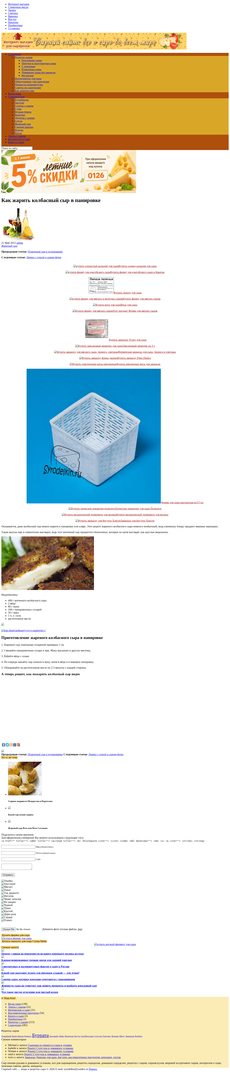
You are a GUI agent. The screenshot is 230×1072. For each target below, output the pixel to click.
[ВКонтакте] (3, 744)
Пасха (18, 133)
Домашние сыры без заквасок (39, 72)
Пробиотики (15, 25)
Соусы (18, 121)
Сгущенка (14, 28)
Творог (12, 10)
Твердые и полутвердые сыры (39, 63)
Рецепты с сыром (18, 1022)
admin (20, 242)
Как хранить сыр (24, 90)
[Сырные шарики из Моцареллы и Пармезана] (25, 794)
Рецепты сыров (23, 57)
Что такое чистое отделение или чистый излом (29, 992)
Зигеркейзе (54, 1036)
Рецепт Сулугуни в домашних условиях (50, 1048)
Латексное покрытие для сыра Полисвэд (138, 508)
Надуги (77, 1036)
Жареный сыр (23, 124)
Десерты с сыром (25, 118)
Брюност (27, 1036)
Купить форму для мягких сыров (141, 298)
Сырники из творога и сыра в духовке (50, 1045)
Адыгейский (6, 1036)
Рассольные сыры (32, 60)
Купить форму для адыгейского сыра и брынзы (137, 272)
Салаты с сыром (24, 105)
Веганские (28, 75)
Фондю (19, 130)
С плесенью (28, 66)
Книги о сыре (16, 142)
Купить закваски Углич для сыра (127, 339)
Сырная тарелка (24, 127)
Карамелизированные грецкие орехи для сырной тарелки (36, 960)
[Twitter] (7, 744)
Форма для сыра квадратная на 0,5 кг (182, 502)
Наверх (93, 1069)
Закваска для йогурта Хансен (138, 520)
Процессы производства (29, 84)
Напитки (13, 22)
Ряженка (13, 16)
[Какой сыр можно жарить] (9, 808)
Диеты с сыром (17, 136)
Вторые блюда (23, 111)
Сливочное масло (18, 7)
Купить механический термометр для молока (142, 514)
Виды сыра (14, 93)
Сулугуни (98, 1036)
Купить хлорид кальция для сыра (138, 266)
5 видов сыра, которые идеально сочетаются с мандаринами (38, 979)
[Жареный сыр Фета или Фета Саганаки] (9, 821)
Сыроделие (14, 54)
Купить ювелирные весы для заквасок (138, 364)
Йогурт (12, 19)
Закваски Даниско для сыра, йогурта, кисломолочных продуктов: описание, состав (73, 1057)
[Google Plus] (18, 744)
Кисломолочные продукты (23, 1013)
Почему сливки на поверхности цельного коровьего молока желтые (42, 953)
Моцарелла (69, 1036)
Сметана (13, 13)
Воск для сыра (129, 304)
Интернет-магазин (18, 4)
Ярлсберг (138, 1036)
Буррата (40, 1035)
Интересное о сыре (19, 139)
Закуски (19, 102)
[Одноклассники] (10, 744)
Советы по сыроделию (28, 87)
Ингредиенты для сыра (28, 78)
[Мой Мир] (14, 744)
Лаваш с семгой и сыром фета (43, 257)
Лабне (61, 1036)
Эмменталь (129, 1036)
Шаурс (122, 1036)
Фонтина (115, 1036)
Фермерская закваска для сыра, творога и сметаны (147, 352)
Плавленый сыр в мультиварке (45, 251)
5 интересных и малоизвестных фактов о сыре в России (35, 966)
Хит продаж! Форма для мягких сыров (135, 310)
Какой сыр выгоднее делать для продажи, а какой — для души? (40, 972)
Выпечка (20, 114)
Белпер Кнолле (18, 1036)
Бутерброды (22, 99)
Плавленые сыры (31, 69)
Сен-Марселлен (87, 1036)
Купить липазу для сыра (128, 292)
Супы (18, 108)
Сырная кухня (16, 96)
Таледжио (107, 1036)
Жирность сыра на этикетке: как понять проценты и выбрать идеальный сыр (49, 985)
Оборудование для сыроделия (32, 81)
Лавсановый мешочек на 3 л (138, 345)
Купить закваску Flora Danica (134, 358)
